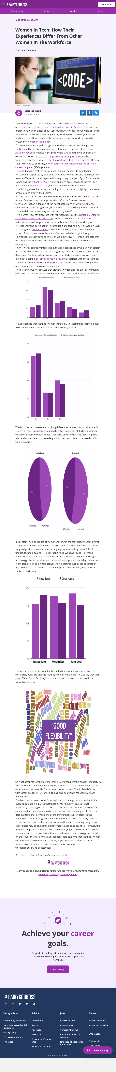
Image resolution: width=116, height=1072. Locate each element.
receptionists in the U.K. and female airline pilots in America (51, 127)
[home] (16, 5)
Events (101, 11)
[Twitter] (20, 1004)
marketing (72, 549)
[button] (83, 113)
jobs (17, 678)
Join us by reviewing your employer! (57, 874)
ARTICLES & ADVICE (28, 20)
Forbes (68, 855)
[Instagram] (13, 1004)
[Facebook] (6, 1004)
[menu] (4, 3)
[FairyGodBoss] (20, 997)
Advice (73, 11)
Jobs (46, 11)
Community (17, 11)
